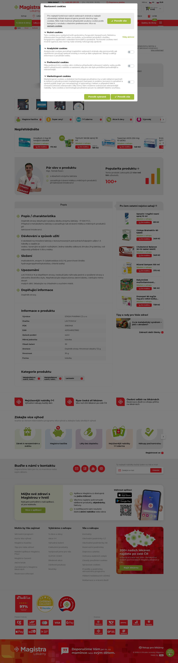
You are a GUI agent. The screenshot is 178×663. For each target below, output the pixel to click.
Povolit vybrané (97, 97)
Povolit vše (120, 21)
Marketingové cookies (59, 76)
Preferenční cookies (58, 62)
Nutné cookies (55, 32)
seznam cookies (54, 26)
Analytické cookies (57, 48)
